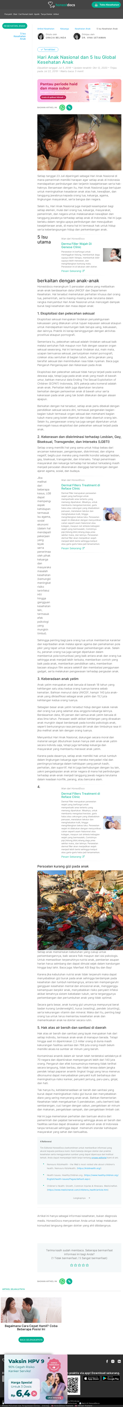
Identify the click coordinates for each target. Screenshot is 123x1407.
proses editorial (99, 1157)
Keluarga (64, 28)
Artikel (56, 14)
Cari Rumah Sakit (25, 14)
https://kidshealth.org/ (89, 1168)
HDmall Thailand (85, 1406)
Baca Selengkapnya (31, 1339)
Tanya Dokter (46, 14)
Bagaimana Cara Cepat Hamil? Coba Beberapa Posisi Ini (31, 1327)
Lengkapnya (79, 1198)
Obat (15, 14)
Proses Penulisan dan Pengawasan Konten (21, 1406)
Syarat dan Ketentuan (67, 1403)
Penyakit (8, 14)
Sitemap (45, 1406)
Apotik (37, 14)
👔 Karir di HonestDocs (89, 1403)
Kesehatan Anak (83, 28)
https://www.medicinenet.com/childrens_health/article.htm (78, 1189)
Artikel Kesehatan (46, 28)
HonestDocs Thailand (63, 1406)
